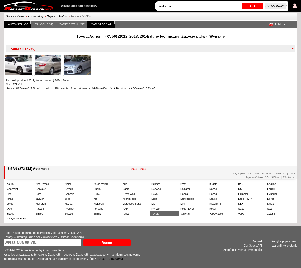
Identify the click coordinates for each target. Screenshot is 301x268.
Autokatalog (36, 16)
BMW (183, 184)
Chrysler (41, 188)
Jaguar (40, 198)
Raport (107, 242)
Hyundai (272, 193)
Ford (38, 193)
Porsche (98, 208)
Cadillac (271, 184)
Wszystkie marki (16, 218)
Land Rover (245, 198)
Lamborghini (187, 198)
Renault (155, 208)
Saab (241, 208)
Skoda (10, 213)
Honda (184, 193)
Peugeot (69, 208)
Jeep (67, 198)
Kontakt (257, 241)
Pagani (40, 208)
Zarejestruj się (72, 24)
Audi (125, 184)
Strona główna (15, 16)
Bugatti (213, 184)
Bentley (155, 184)
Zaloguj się (44, 24)
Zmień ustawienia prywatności (242, 250)
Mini (182, 203)
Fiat (9, 193)
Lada (154, 198)
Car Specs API (101, 24)
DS (240, 188)
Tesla (126, 213)
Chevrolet (12, 188)
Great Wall (129, 193)
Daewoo (156, 188)
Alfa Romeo (42, 184)
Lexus (270, 198)
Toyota (51, 16)
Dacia (126, 188)
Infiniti (10, 198)
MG (153, 203)
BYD (240, 184)
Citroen (69, 188)
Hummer (243, 193)
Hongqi (213, 193)
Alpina (68, 184)
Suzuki (97, 213)
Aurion (63, 16)
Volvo (241, 213)
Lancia (213, 198)
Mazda (68, 203)
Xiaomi (271, 213)
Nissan (271, 203)
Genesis (69, 193)
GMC (97, 193)
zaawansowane (275, 6)
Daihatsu (185, 188)
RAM (125, 208)
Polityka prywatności (284, 241)
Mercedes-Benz (132, 203)
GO (252, 6)
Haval (154, 193)
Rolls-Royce (187, 208)
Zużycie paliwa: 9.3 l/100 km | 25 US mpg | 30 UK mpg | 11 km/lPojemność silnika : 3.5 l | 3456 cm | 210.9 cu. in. (263, 175)
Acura (10, 184)
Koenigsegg (129, 198)
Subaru (69, 213)
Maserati (41, 203)
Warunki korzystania (284, 245)
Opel (9, 208)
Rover (212, 208)
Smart (39, 213)
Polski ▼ (280, 24)
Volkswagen (216, 213)
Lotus (10, 203)
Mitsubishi (215, 203)
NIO (240, 203)
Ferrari (271, 188)
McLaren (99, 203)
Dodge (213, 188)
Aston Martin (101, 184)
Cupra (97, 188)
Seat (269, 208)
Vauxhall (185, 213)
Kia (95, 198)
